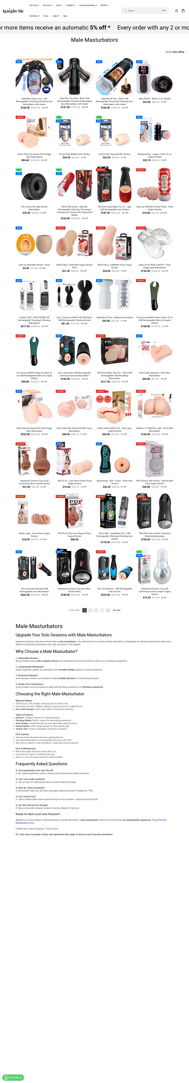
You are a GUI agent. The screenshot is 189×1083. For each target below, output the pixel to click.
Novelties (33, 16)
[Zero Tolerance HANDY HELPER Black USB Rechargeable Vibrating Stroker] (74, 295)
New (65, 16)
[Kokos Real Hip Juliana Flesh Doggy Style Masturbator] (34, 132)
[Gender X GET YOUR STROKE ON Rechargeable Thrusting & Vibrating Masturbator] (34, 295)
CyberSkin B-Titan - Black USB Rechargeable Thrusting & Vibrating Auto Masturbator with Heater (114, 101)
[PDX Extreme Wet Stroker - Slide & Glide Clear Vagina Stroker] (154, 458)
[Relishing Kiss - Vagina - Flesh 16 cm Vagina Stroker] (154, 132)
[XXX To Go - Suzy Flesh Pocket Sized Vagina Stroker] (74, 458)
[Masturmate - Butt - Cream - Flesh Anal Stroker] (114, 458)
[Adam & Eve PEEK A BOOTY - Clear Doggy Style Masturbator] (154, 242)
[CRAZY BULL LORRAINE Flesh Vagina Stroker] (114, 242)
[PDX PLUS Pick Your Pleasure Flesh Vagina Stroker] (74, 511)
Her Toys (33, 5)
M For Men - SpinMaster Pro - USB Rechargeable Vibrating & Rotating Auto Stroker (114, 536)
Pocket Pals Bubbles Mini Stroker (74, 154)
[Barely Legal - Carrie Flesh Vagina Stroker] (34, 511)
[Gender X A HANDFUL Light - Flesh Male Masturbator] (154, 406)
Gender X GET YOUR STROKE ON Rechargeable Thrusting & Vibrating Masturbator (34, 320)
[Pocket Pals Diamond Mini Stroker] (114, 132)
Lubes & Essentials (87, 5)
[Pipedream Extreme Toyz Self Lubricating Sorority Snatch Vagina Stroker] (154, 566)
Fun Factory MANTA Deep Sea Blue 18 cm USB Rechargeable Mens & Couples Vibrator (34, 376)
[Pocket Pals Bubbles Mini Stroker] (74, 132)
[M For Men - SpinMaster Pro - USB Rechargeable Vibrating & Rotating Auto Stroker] (114, 511)
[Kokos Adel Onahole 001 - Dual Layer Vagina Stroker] (114, 406)
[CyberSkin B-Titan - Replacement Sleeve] (114, 295)
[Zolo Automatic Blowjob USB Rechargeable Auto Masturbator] (34, 566)
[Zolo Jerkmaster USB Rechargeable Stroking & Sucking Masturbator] (74, 350)
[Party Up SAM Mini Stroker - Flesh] (34, 242)
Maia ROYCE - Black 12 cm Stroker (155, 98)
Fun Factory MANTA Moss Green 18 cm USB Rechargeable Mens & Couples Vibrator (154, 320)
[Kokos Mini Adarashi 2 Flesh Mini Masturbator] (154, 350)
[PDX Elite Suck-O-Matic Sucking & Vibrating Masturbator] (154, 511)
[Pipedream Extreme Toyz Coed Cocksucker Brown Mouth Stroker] (34, 458)
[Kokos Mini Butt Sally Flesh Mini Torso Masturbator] (74, 406)
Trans (45, 16)
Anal (58, 5)
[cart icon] (183, 11)
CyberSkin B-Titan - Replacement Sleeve (114, 317)
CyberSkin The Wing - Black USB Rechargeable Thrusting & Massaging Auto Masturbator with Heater (74, 101)
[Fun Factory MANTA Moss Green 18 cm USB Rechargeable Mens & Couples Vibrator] (154, 295)
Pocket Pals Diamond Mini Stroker (114, 154)
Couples (69, 5)
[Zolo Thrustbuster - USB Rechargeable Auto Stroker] (114, 566)
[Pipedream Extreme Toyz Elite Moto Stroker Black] (74, 566)
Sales (55, 16)
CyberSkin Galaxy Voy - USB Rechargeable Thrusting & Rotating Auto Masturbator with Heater (34, 101)
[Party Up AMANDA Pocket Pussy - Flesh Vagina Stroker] (154, 184)
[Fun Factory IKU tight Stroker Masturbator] (34, 184)
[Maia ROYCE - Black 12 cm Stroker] (154, 76)
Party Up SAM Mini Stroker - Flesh (34, 265)
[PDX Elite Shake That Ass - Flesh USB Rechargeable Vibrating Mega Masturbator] (114, 350)
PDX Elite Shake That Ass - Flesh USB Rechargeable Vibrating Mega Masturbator (114, 376)
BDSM (103, 5)
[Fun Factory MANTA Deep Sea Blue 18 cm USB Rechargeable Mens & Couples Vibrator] (34, 350)
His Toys (46, 5)
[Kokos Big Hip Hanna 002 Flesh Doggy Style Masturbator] (34, 406)
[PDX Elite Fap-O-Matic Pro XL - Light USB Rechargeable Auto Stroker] (114, 184)
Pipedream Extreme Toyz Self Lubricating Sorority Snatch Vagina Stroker (155, 591)
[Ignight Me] (13, 10)
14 (108, 610)
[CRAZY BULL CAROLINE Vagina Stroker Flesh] (74, 242)
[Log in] (176, 11)
